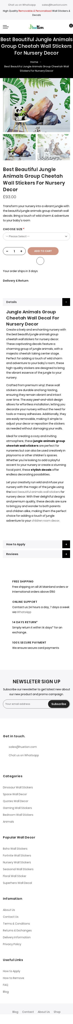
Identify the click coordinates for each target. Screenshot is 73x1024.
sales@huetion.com (54, 4)
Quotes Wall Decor (15, 801)
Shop (57, 1012)
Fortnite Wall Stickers (17, 855)
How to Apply (15, 544)
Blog (6, 992)
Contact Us (10, 917)
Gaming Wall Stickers (17, 808)
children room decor (45, 521)
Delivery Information (17, 937)
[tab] (36, 302)
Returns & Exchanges (17, 930)
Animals (8, 822)
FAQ (5, 985)
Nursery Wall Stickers (17, 862)
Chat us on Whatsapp (22, 4)
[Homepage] (45, 1019)
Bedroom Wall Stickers (18, 815)
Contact (28, 1012)
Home (34, 62)
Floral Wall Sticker (14, 876)
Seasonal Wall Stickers (18, 869)
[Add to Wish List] (40, 261)
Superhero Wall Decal (17, 883)
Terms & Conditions (16, 924)
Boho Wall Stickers (15, 849)
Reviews (12, 554)
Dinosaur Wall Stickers (18, 787)
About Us (9, 910)
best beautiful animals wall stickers (35, 492)
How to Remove (13, 978)
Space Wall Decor (15, 794)
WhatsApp (24, 612)
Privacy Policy (12, 944)
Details (11, 302)
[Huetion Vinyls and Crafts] (36, 27)
